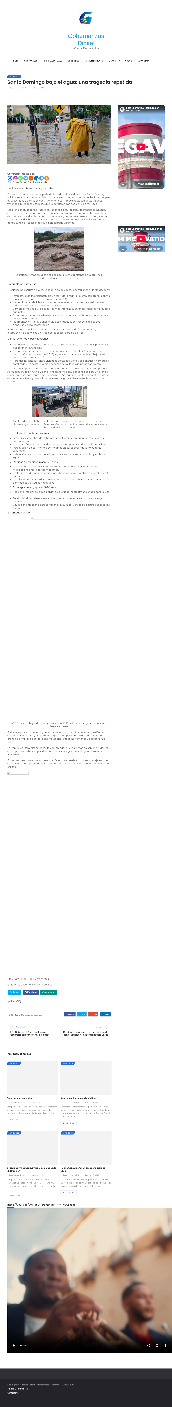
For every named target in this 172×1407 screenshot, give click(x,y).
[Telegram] (41, 178)
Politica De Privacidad (17, 1389)
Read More (15, 1120)
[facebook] (23, 1078)
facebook (70, 1014)
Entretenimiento (94, 61)
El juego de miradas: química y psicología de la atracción (31, 1169)
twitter (82, 1014)
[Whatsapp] (20, 178)
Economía (143, 61)
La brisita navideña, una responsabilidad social (82, 1169)
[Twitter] (25, 178)
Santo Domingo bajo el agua (28, 1015)
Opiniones (73, 61)
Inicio (15, 61)
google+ (93, 1014)
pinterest (106, 1014)
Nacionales (30, 61)
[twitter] (30, 1078)
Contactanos (13, 1393)
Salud (128, 61)
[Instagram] (15, 178)
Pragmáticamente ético (20, 1098)
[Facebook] (10, 178)
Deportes (114, 61)
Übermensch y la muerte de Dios (78, 1098)
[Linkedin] (36, 178)
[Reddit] (31, 178)
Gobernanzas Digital (18, 88)
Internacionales (52, 61)
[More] (46, 178)
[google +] (37, 1078)
